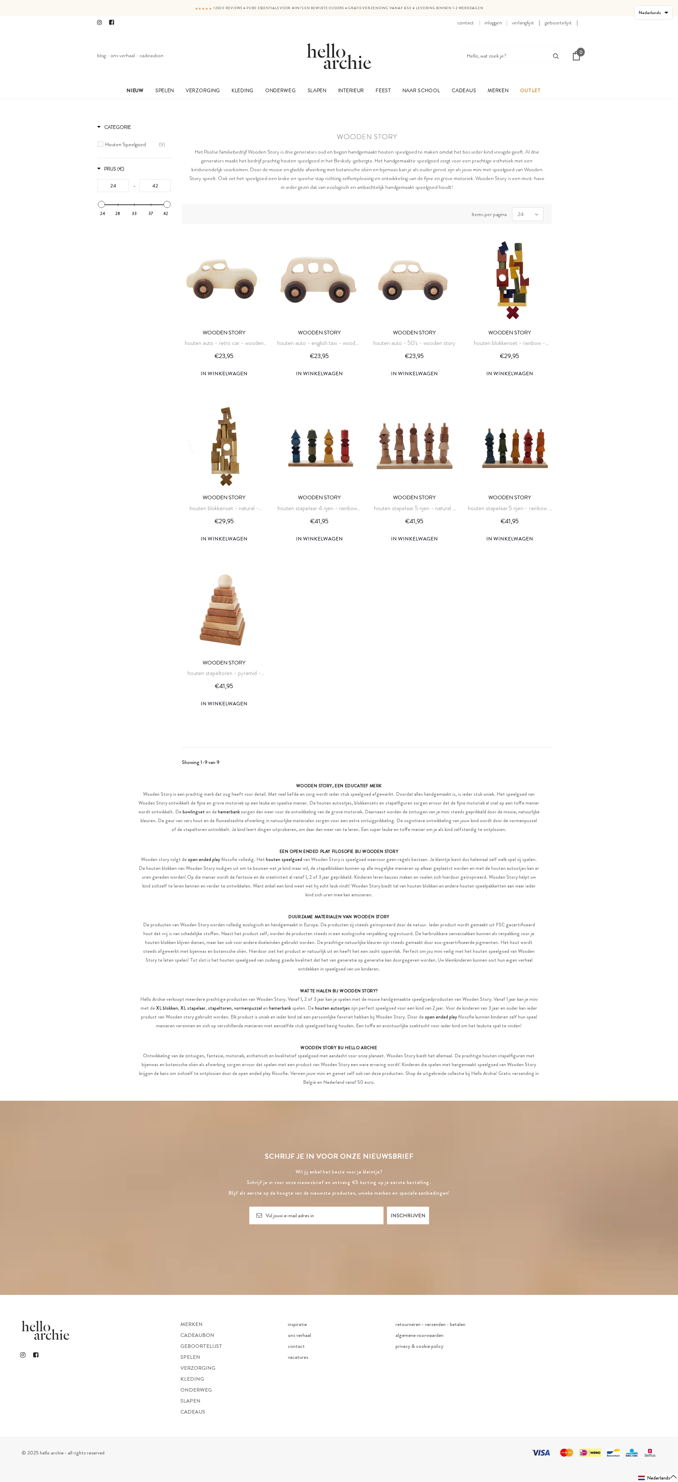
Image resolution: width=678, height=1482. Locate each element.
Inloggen (493, 22)
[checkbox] (135, 144)
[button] (657, 1478)
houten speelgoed (300, 161)
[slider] (101, 204)
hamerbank (229, 811)
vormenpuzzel (248, 1007)
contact (465, 22)
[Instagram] (101, 23)
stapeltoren (220, 1007)
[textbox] (113, 185)
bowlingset (194, 811)
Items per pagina (489, 214)
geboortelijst (558, 22)
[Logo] (339, 56)
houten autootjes (332, 1007)
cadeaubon (151, 55)
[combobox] (505, 56)
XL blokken (167, 1007)
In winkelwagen (224, 373)
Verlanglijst (523, 22)
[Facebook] (113, 23)
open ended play (204, 859)
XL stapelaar (193, 1007)
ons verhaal (123, 55)
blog (101, 55)
